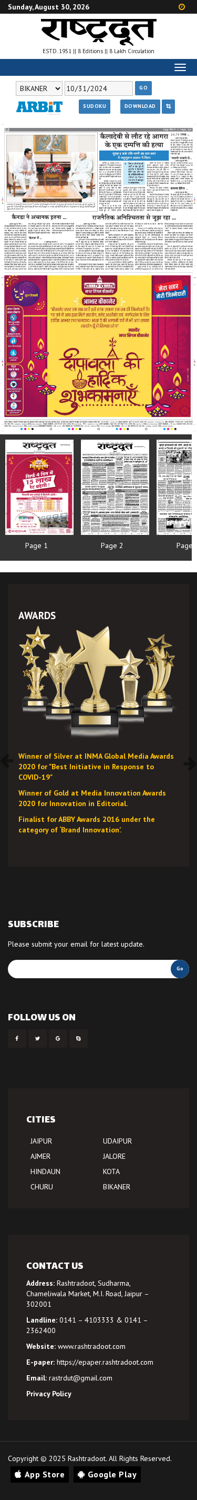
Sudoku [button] (94, 106)
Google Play (112, 1474)
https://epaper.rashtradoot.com (105, 1362)
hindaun (45, 1171)
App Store (45, 1474)
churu (41, 1186)
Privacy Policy (48, 1393)
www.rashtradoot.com (92, 1346)
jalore (114, 1156)
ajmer (40, 1156)
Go (143, 87)
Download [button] (140, 106)
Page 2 (112, 545)
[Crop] (168, 106)
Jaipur (41, 1141)
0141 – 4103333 (86, 1320)
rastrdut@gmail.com (80, 1378)
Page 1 (36, 545)
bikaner (116, 1186)
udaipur (117, 1141)
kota (111, 1171)
